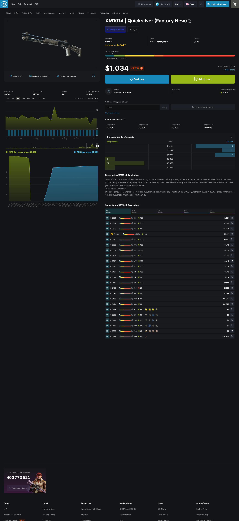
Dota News (163, 514)
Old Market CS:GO (127, 509)
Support (28, 4)
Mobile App (201, 509)
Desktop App (202, 514)
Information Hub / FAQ (91, 509)
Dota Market (125, 514)
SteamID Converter (12, 514)
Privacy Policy (49, 514)
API (5, 509)
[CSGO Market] (4, 4)
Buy (13, 4)
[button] (8, 13)
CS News (162, 509)
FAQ (36, 4)
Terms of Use (48, 509)
